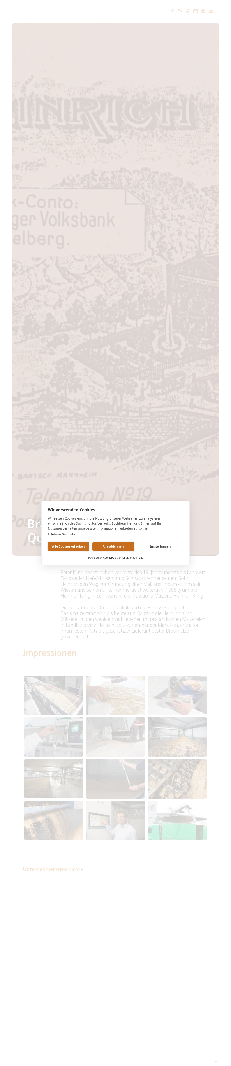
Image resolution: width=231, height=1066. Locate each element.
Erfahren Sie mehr (62, 534)
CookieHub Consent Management (123, 557)
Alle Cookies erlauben (68, 546)
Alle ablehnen (113, 546)
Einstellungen (160, 546)
